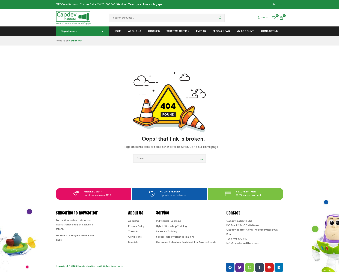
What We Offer (176, 31)
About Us (134, 31)
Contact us (269, 31)
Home (117, 31)
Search (219, 18)
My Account (245, 31)
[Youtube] (269, 267)
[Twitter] (239, 267)
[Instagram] (249, 267)
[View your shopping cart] (281, 17)
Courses (154, 31)
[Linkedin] (279, 267)
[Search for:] (169, 158)
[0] (274, 17)
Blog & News (221, 31)
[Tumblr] (259, 267)
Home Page (62, 40)
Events (201, 31)
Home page (210, 147)
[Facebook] (230, 267)
